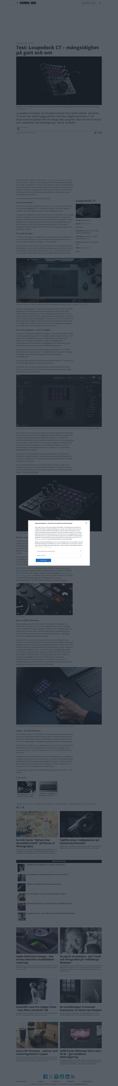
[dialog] (59, 543)
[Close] (86, 523)
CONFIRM (43, 560)
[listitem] (59, 551)
